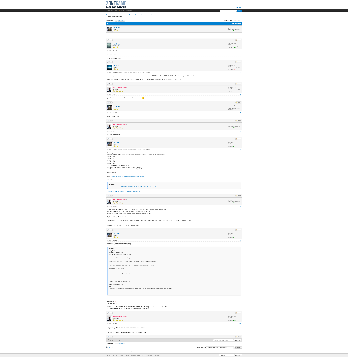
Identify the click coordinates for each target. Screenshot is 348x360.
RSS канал (156, 355)
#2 (240, 50)
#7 (240, 149)
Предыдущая (111, 340)
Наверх (127, 355)
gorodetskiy (116, 44)
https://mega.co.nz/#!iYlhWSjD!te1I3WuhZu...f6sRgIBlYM (123, 191)
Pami (115, 66)
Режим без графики (135, 355)
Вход (122, 10)
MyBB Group (124, 358)
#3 (240, 72)
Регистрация (128, 10)
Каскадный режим (236, 23)
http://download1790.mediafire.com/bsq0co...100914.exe (127, 176)
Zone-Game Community (118, 355)
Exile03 (116, 27)
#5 (240, 112)
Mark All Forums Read (147, 355)
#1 (240, 34)
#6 (240, 131)
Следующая (120, 340)
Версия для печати (112, 347)
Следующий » (121, 20)
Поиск (239, 7)
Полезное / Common (134, 14)
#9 (240, 240)
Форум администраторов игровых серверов (117, 14)
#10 (240, 323)
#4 (240, 94)
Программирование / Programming (149, 14)
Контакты (108, 355)
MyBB (113, 358)
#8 (240, 206)
